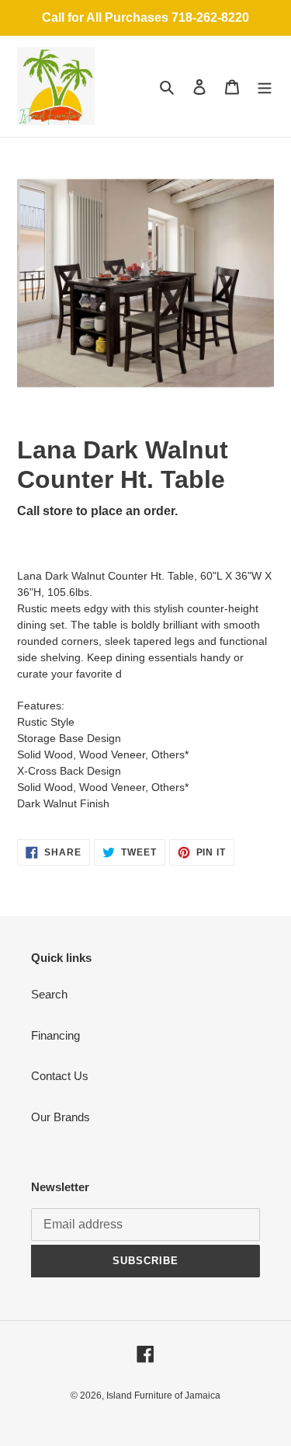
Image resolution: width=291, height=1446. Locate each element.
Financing (55, 1035)
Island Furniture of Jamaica (163, 1395)
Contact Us (59, 1075)
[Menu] (264, 86)
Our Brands (60, 1117)
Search (49, 994)
